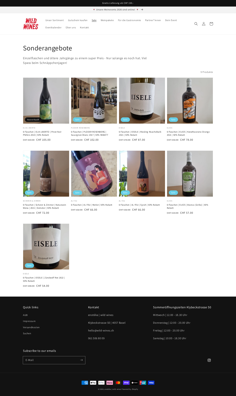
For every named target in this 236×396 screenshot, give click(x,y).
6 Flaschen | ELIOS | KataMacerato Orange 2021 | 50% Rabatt (188, 133)
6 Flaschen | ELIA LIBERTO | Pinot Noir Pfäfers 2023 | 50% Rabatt (42, 133)
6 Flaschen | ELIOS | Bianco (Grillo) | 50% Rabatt (187, 206)
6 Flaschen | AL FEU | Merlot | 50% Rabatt (91, 204)
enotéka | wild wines (113, 389)
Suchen (27, 333)
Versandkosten (31, 327)
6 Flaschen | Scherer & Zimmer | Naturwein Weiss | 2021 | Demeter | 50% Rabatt (44, 206)
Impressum (29, 321)
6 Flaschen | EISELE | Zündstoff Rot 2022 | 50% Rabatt (44, 279)
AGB (25, 315)
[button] (196, 24)
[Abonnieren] (81, 360)
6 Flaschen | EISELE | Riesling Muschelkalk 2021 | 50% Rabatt (140, 133)
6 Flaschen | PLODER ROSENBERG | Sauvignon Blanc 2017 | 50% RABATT (89, 133)
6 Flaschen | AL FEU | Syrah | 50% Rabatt (139, 204)
